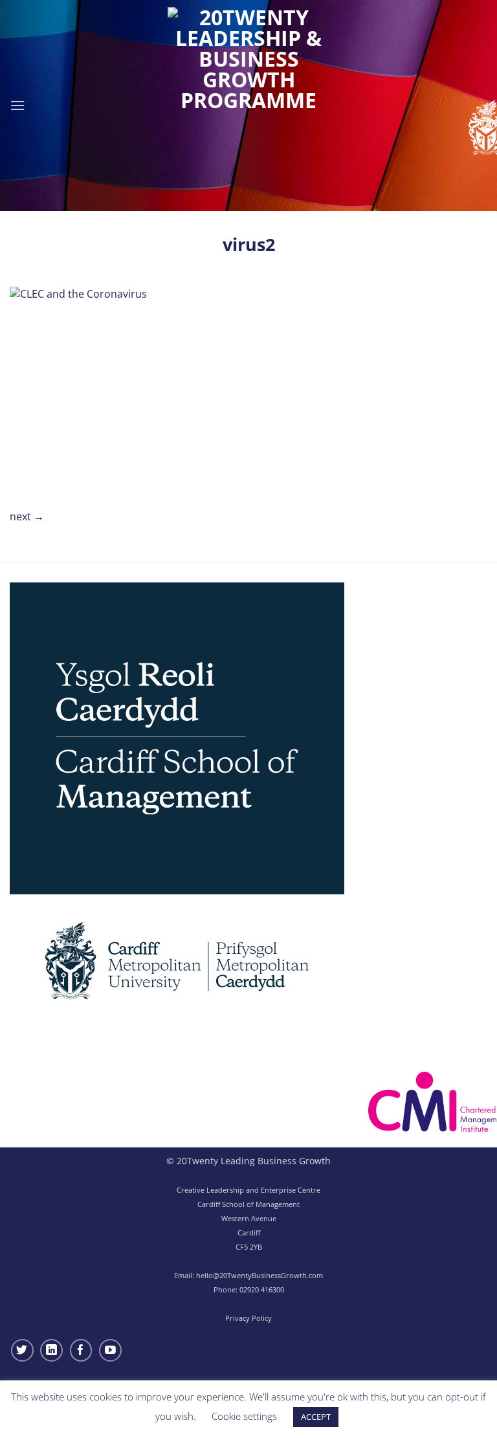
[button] (17, 105)
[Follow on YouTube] (110, 1350)
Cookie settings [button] (244, 1416)
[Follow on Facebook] (81, 1350)
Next (27, 516)
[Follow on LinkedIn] (51, 1350)
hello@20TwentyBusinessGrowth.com (259, 1275)
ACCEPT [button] (316, 1416)
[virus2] (95, 389)
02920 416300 (261, 1289)
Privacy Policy (248, 1318)
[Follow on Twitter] (22, 1350)
